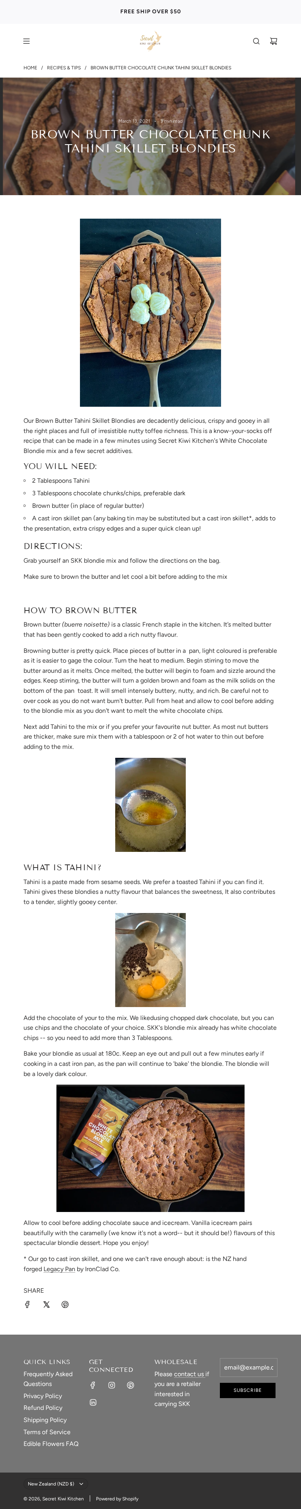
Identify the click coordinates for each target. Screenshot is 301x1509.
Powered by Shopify (117, 1499)
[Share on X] (46, 1306)
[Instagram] (111, 1385)
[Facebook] (93, 1385)
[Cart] (273, 41)
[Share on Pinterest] (65, 1306)
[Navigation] (26, 41)
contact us (189, 1374)
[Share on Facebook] (27, 1306)
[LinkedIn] (93, 1402)
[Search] (256, 41)
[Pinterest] (130, 1385)
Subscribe (248, 1390)
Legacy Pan (59, 1269)
